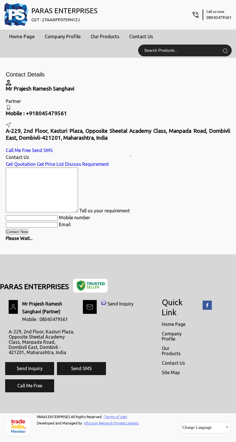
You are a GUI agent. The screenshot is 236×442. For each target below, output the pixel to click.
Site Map (171, 372)
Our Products (105, 36)
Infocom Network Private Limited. (111, 423)
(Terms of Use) (115, 417)
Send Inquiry (121, 303)
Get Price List (50, 164)
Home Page (22, 36)
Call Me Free (18, 150)
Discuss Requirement (87, 164)
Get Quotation (21, 164)
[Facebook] (207, 308)
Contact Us (141, 36)
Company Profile (63, 36)
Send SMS (42, 150)
